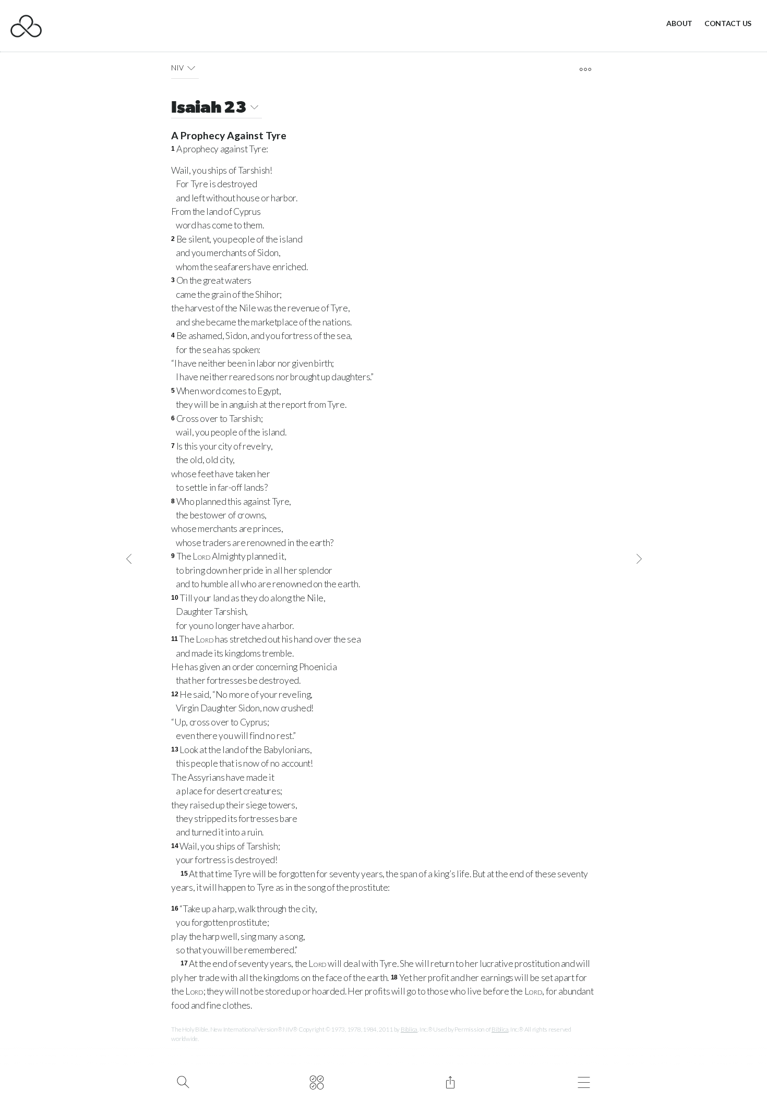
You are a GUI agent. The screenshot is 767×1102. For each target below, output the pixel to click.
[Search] (182, 1081)
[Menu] (583, 1081)
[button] (191, 68)
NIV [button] (177, 67)
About (679, 23)
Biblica (409, 1029)
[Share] (450, 1081)
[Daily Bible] (316, 1081)
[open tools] (585, 69)
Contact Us (727, 23)
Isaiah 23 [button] (208, 108)
